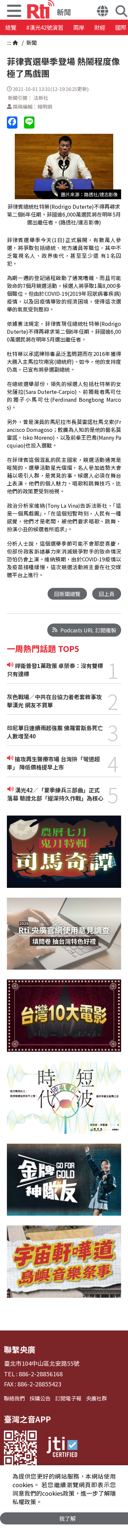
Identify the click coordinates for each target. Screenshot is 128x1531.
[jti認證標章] (62, 1448)
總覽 (10, 27)
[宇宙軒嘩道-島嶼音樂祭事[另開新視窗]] (64, 1266)
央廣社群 (96, 1398)
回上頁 (107, 594)
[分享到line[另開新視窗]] (29, 122)
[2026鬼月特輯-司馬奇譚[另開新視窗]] (64, 857)
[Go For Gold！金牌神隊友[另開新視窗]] (64, 1185)
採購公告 (40, 1398)
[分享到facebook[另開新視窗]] (12, 122)
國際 (120, 27)
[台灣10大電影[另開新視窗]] (64, 1020)
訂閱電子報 (68, 1398)
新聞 (31, 42)
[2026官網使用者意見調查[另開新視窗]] (64, 939)
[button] (102, 11)
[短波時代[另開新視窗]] (64, 1103)
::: (9, 42)
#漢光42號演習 (44, 27)
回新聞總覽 (67, 594)
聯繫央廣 (19, 1349)
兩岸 (78, 27)
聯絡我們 (14, 1398)
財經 (99, 27)
